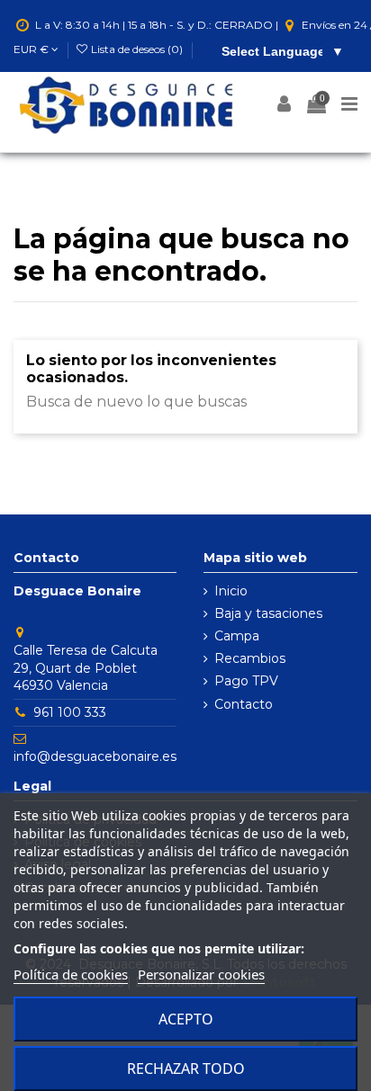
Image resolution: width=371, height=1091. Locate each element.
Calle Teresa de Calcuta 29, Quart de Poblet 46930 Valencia (86, 667)
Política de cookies (71, 974)
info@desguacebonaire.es (95, 756)
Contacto (243, 704)
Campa (236, 636)
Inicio (231, 591)
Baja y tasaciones (268, 613)
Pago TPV (246, 681)
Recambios (249, 658)
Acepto (185, 1019)
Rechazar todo (186, 1068)
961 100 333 (69, 712)
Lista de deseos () (137, 49)
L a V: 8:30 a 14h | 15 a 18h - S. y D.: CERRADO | (156, 24)
